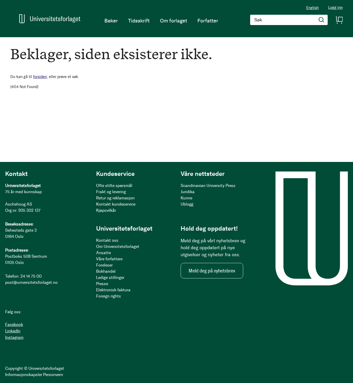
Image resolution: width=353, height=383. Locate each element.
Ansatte (103, 252)
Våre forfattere (109, 258)
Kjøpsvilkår (106, 210)
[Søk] (321, 20)
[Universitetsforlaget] (49, 18)
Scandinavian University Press (208, 185)
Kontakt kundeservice (115, 204)
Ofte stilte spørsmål (114, 185)
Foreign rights (108, 296)
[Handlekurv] (339, 20)
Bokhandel (106, 271)
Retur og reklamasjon (115, 198)
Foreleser (104, 265)
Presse (102, 283)
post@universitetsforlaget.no (31, 282)
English (312, 7)
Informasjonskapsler (23, 374)
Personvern (53, 374)
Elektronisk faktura (113, 289)
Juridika (188, 191)
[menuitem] (111, 20)
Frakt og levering (111, 191)
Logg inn (335, 8)
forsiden (40, 76)
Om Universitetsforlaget (117, 246)
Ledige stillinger (110, 277)
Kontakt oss (107, 240)
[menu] (161, 20)
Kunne (186, 198)
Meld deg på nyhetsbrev (212, 271)
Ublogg (187, 204)
